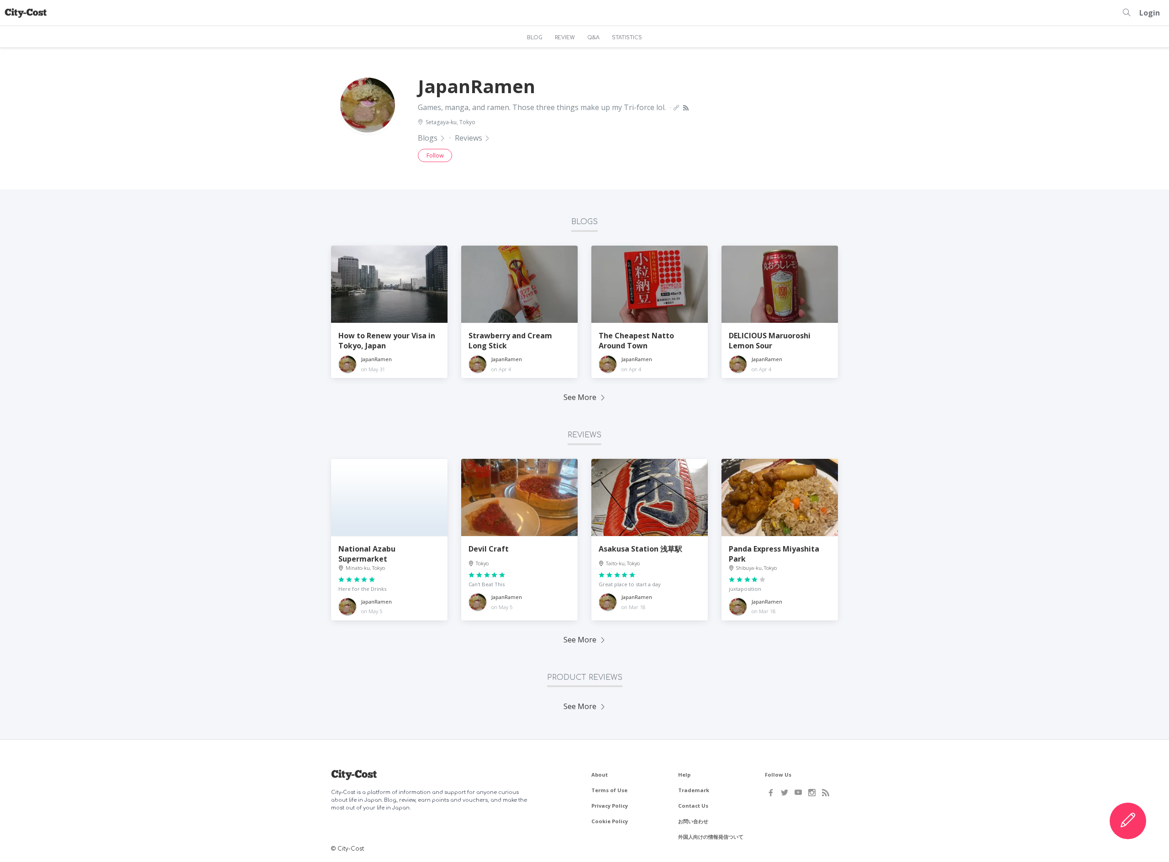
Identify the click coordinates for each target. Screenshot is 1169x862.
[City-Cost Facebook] (771, 793)
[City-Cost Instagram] (812, 793)
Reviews (468, 138)
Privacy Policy (609, 805)
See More (579, 397)
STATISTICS (627, 38)
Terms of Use (609, 790)
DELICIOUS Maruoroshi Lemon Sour (770, 341)
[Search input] (1126, 12)
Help (684, 774)
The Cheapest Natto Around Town (636, 341)
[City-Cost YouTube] (798, 793)
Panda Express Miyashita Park (774, 554)
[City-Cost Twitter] (784, 793)
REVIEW (565, 38)
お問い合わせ (693, 821)
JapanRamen (376, 359)
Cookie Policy (609, 821)
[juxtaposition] (779, 497)
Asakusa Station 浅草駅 (640, 549)
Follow (435, 155)
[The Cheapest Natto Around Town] (649, 284)
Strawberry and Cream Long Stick (510, 341)
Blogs (427, 138)
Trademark (693, 790)
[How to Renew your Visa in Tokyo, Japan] (389, 284)
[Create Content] (1128, 821)
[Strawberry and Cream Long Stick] (519, 284)
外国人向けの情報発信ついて (710, 836)
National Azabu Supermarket (366, 554)
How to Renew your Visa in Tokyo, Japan (386, 341)
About (599, 774)
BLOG (534, 38)
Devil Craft (489, 549)
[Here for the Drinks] (389, 497)
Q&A (593, 38)
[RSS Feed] (826, 793)
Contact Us (693, 805)
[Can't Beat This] (519, 497)
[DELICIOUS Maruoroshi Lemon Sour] (779, 284)
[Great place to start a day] (649, 497)
